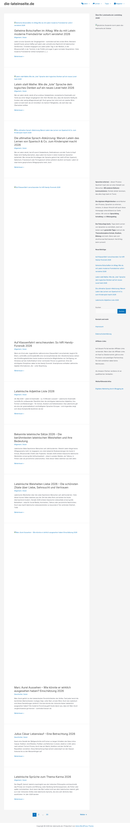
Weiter (83, 815)
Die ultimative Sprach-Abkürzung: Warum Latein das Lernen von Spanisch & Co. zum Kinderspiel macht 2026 (46, 141)
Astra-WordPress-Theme (85, 826)
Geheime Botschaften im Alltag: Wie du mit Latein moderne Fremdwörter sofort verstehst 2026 (109, 268)
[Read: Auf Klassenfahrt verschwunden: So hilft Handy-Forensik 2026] (46, 262)
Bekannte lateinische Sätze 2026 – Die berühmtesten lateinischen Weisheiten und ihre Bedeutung (43, 438)
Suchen (98, 307)
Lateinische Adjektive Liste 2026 (34, 391)
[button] (89, 3)
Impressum (99, 327)
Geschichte (18, 694)
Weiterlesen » (19, 56)
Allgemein (17, 37)
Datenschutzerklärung (103, 334)
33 (47, 815)
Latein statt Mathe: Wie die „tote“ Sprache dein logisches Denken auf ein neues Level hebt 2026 (110, 280)
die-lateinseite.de (19, 4)
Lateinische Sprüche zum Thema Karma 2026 (42, 776)
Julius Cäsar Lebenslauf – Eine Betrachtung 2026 (44, 733)
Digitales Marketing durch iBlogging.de (109, 389)
